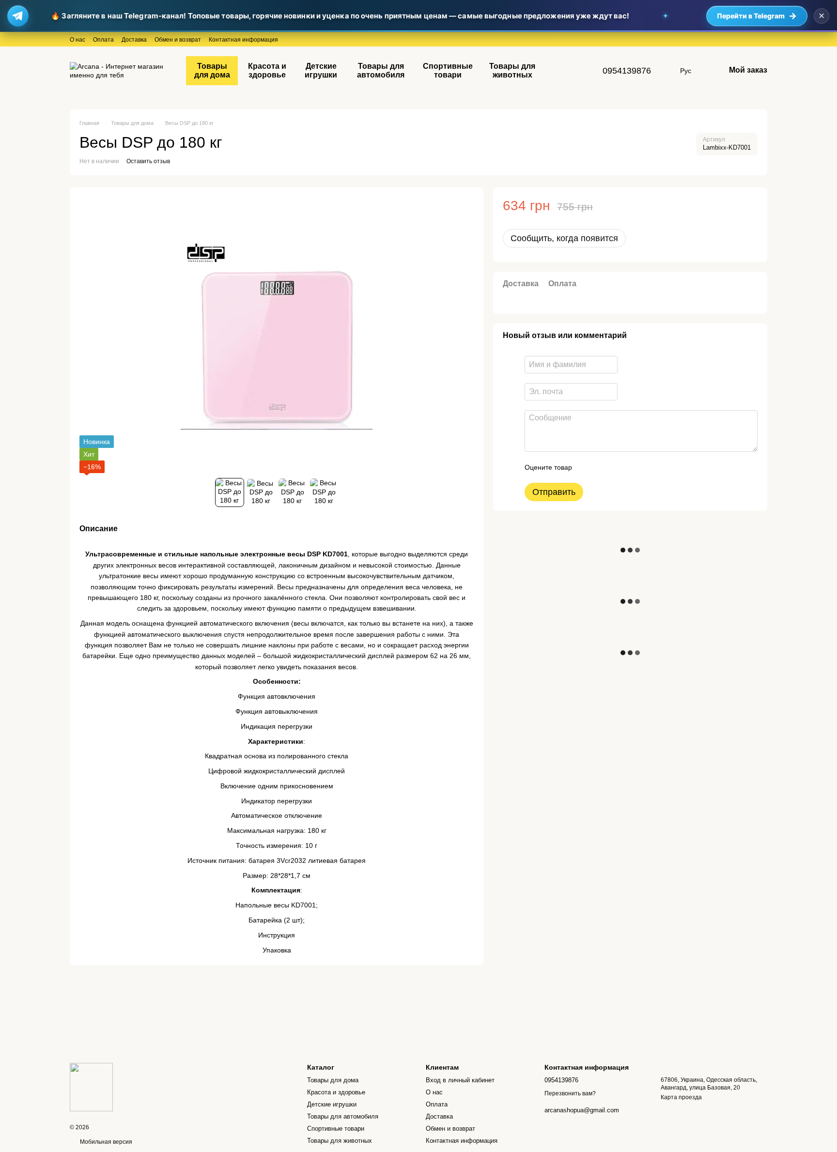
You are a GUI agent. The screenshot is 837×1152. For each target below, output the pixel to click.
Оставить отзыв (148, 161)
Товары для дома (212, 70)
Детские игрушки (321, 70)
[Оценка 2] (603, 467)
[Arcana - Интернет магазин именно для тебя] (91, 1086)
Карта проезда (681, 1097)
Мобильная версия (105, 1141)
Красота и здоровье (267, 70)
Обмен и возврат (178, 39)
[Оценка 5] (650, 467)
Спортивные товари (448, 70)
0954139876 (627, 70)
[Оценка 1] (588, 467)
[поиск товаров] (562, 70)
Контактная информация (243, 39)
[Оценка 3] (619, 467)
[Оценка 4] (634, 467)
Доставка (134, 39)
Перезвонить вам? (570, 1093)
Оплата (103, 39)
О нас (77, 39)
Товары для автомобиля (380, 70)
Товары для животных (512, 70)
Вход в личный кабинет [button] (460, 1080)
